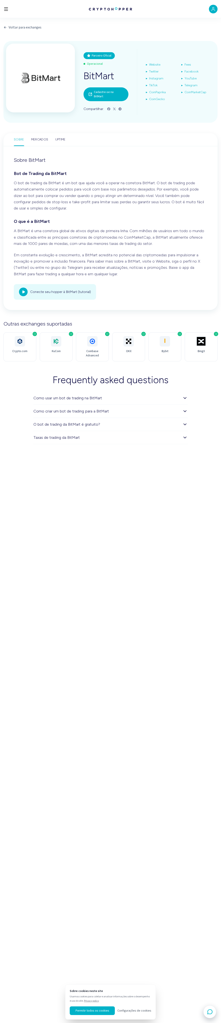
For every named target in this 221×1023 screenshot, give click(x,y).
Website (153, 64)
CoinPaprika (156, 92)
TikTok (152, 85)
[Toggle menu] (6, 9)
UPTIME (60, 139)
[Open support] (209, 1011)
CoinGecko (155, 99)
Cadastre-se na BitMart (104, 94)
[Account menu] (213, 9)
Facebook (190, 71)
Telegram (189, 85)
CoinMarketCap (193, 92)
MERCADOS (39, 139)
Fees (186, 64)
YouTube (189, 78)
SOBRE (19, 139)
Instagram (154, 78)
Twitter (152, 71)
